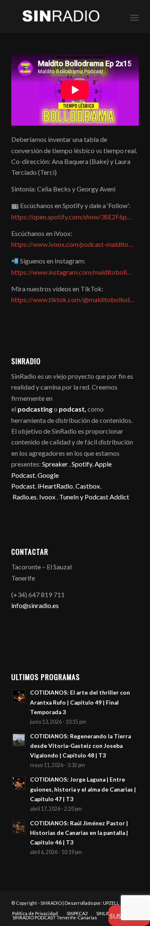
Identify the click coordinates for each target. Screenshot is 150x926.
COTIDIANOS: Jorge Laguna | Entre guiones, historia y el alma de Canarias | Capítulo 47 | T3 (83, 789)
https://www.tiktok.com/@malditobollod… (73, 299)
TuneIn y (72, 497)
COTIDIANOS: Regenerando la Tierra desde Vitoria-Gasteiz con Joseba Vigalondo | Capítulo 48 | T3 (80, 746)
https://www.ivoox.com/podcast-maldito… (72, 244)
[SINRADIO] (62, 16)
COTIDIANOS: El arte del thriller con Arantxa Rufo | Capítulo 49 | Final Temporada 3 (80, 702)
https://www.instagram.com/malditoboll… (71, 272)
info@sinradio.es (35, 605)
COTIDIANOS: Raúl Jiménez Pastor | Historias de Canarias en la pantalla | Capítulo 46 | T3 (79, 833)
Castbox (87, 486)
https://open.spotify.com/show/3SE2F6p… (71, 217)
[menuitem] (134, 17)
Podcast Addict (107, 497)
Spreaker (55, 464)
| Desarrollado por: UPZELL (90, 903)
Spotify (82, 464)
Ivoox (47, 497)
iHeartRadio (54, 486)
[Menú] (134, 17)
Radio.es (24, 497)
